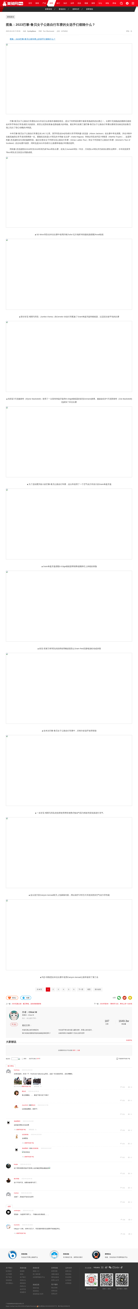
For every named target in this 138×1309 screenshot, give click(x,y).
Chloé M (33, 1012)
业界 (72, 3)
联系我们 (9, 1271)
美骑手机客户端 (26, 1086)
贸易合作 (54, 1294)
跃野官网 (54, 1271)
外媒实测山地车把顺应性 (30, 1030)
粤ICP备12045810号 (64, 1306)
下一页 (81, 989)
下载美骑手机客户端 (124, 1058)
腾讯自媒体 (55, 1277)
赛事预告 (89, 9)
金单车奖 (23, 1289)
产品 (44, 3)
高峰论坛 (23, 1286)
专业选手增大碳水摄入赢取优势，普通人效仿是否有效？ (75, 1030)
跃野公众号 (55, 1280)
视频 (86, 3)
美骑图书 (23, 1292)
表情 (25, 1058)
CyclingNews (31, 31)
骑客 (93, 3)
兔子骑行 (23, 1277)
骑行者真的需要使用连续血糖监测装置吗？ (36, 1033)
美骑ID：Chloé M (28, 1015)
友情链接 (68, 1283)
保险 (107, 3)
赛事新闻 (48, 9)
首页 (30, 3)
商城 (114, 3)
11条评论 (129, 1040)
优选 (79, 3)
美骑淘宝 (36, 1291)
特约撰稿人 (9, 1283)
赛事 (51, 3)
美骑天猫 (36, 1288)
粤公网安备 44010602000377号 (47, 1306)
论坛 (100, 3)
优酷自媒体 (55, 1274)
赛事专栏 (75, 9)
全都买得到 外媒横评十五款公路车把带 (71, 1033)
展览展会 (68, 1274)
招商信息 (54, 1291)
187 (107, 1021)
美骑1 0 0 (36, 1271)
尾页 (88, 989)
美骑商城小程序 (38, 1294)
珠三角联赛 (36, 1274)
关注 (14, 1024)
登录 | (75, 1050)
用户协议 (9, 1277)
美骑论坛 (23, 1280)
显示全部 (98, 989)
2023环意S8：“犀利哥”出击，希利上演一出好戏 (116, 1004)
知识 (65, 3)
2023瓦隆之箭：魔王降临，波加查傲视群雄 (26, 1004)
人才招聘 (9, 1274)
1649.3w (124, 1021)
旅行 (58, 3)
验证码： (8, 1058)
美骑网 (22, 1271)
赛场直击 (62, 9)
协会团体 (68, 1277)
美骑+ (22, 1274)
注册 (78, 1050)
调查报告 (23, 1283)
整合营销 (54, 1288)
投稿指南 (9, 1280)
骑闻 (37, 3)
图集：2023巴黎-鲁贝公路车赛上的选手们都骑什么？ (33, 39)
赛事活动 (68, 1271)
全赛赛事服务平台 (39, 1277)
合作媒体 (68, 1280)
